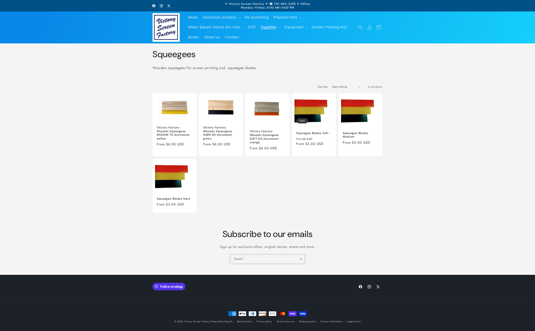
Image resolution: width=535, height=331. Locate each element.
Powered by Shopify (222, 321)
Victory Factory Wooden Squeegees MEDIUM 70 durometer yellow (173, 133)
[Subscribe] (300, 259)
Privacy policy (264, 321)
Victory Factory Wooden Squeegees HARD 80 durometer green (217, 133)
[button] (221, 17)
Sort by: (323, 87)
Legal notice (354, 321)
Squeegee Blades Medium (355, 135)
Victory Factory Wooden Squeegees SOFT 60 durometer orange (264, 137)
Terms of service (285, 321)
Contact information (332, 321)
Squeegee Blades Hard (173, 198)
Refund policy (244, 321)
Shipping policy (307, 321)
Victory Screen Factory (197, 321)
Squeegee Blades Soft (312, 133)
